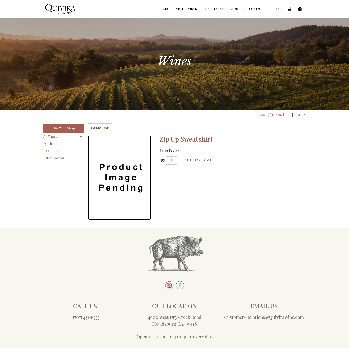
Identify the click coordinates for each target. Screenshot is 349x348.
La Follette (51, 151)
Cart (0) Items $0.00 (275, 115)
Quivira (48, 143)
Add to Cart (198, 160)
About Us (237, 9)
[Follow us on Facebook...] (180, 288)
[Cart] (301, 9)
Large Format (53, 158)
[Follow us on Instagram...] (169, 288)
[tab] (100, 128)
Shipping (275, 9)
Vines (192, 9)
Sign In (300, 115)
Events (219, 9)
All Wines (50, 136)
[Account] (291, 9)
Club (205, 9)
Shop (167, 9)
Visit (179, 9)
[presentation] (100, 128)
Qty (162, 160)
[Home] (60, 12)
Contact (256, 9)
